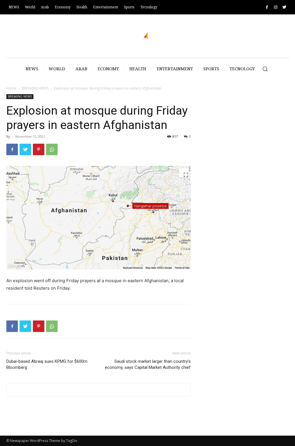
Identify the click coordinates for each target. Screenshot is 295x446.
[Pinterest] (38, 149)
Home (11, 88)
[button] (265, 69)
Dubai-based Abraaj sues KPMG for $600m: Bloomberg (47, 364)
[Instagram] (276, 7)
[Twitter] (284, 7)
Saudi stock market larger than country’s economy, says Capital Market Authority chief (148, 364)
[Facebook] (267, 7)
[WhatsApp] (52, 149)
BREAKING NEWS (35, 88)
